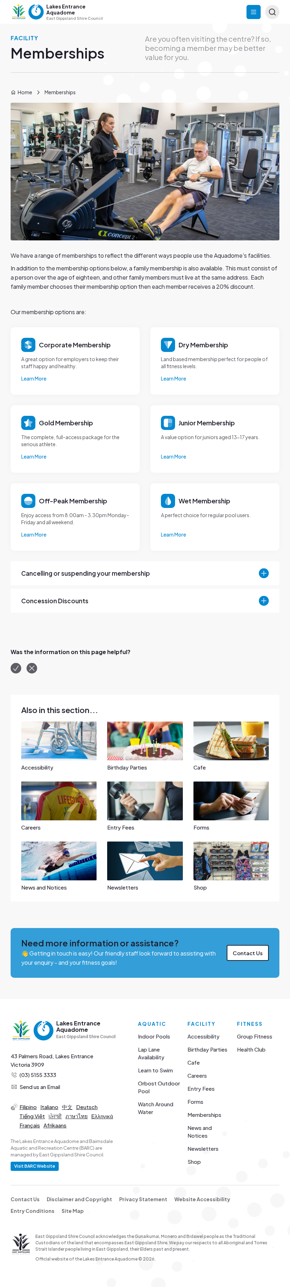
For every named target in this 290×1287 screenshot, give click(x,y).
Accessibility (203, 1036)
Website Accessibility (202, 1199)
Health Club (251, 1049)
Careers (197, 1075)
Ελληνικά (102, 1116)
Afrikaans (55, 1125)
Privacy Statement (143, 1199)
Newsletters (203, 1148)
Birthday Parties (207, 1049)
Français (29, 1125)
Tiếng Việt (32, 1116)
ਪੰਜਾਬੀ (55, 1116)
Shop (194, 1161)
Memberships (204, 1114)
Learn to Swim (155, 1070)
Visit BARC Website (34, 1166)
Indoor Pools (154, 1036)
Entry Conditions (32, 1211)
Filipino (28, 1106)
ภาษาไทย (76, 1116)
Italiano (49, 1106)
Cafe (193, 1062)
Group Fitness (254, 1036)
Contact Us (248, 953)
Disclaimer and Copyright (79, 1199)
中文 (67, 1106)
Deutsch (87, 1106)
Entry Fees (201, 1088)
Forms (195, 1101)
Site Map (73, 1211)
